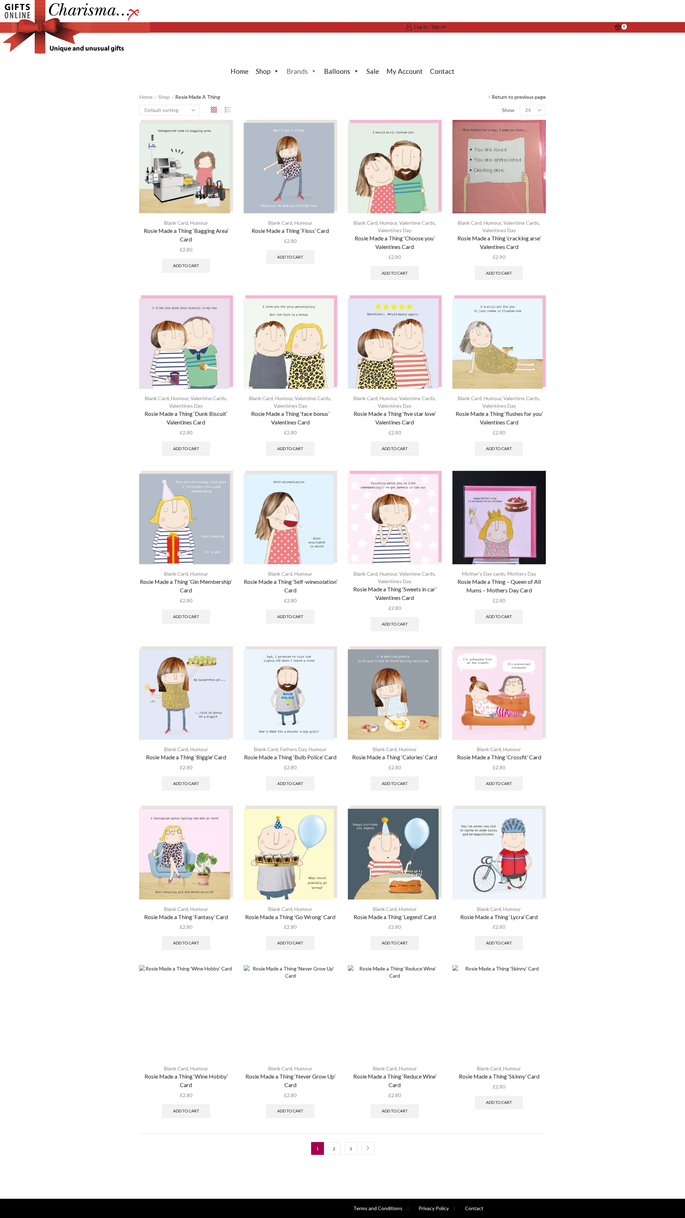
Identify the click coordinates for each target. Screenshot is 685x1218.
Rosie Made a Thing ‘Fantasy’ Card (186, 916)
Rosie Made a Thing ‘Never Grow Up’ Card (290, 1080)
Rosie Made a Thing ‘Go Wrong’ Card (290, 916)
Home (239, 71)
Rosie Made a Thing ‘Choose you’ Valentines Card (395, 242)
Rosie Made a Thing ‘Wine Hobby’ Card (186, 1080)
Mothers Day (521, 574)
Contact (442, 71)
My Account (404, 71)
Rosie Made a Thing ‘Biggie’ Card (186, 757)
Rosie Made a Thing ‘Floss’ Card (290, 230)
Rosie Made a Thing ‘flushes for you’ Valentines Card (499, 417)
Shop (263, 71)
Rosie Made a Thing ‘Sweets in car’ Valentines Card (394, 593)
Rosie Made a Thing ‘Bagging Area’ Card (186, 235)
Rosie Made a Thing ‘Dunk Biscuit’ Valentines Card (185, 417)
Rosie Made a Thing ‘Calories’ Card (394, 757)
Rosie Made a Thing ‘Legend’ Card (395, 916)
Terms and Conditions (377, 1208)
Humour (199, 223)
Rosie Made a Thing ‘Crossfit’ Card (499, 757)
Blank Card (176, 223)
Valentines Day (394, 230)
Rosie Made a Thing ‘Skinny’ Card (499, 1076)
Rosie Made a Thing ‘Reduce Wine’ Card (394, 1080)
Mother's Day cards (483, 574)
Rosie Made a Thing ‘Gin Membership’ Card (186, 585)
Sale (372, 71)
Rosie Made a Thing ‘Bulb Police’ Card (290, 757)
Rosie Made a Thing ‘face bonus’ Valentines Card (290, 417)
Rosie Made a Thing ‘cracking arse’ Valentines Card (499, 242)
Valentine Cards (417, 223)
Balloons (337, 71)
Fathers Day (293, 749)
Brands (297, 71)
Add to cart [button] (186, 265)
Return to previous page (519, 97)
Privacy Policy (433, 1208)
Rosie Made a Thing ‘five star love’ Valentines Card (395, 417)
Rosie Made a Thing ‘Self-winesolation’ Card (290, 585)
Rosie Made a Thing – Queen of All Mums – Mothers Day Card (499, 585)
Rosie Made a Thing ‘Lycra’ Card (499, 916)
